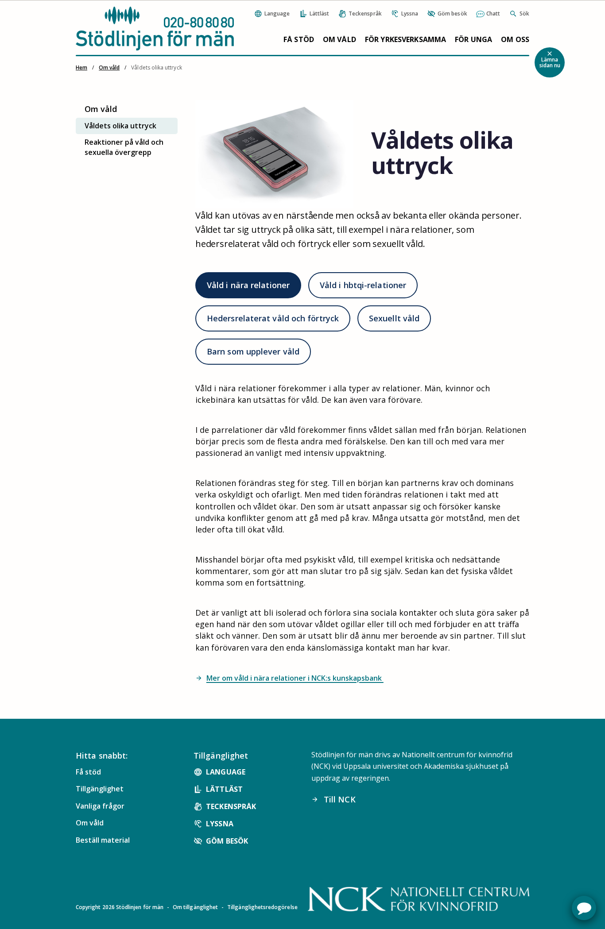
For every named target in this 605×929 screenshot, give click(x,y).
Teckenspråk (231, 806)
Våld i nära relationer (248, 285)
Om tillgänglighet (195, 907)
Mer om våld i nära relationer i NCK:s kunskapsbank (289, 678)
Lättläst (224, 789)
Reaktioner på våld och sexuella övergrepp (124, 147)
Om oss (515, 39)
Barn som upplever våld (253, 351)
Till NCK (333, 799)
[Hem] (155, 28)
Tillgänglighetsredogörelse (262, 907)
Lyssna (219, 824)
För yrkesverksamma (405, 39)
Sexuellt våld (394, 318)
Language (225, 772)
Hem (81, 67)
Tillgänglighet (100, 789)
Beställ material (103, 840)
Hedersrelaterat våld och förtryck (273, 318)
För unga (473, 39)
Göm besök (227, 841)
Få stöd (298, 39)
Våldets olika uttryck (120, 126)
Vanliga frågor (100, 806)
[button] (584, 908)
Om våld (339, 39)
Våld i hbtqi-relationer (363, 285)
